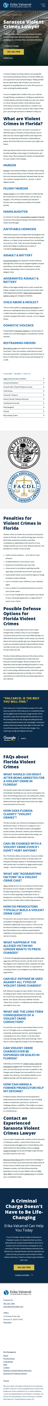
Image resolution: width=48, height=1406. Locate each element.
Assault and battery (11, 260)
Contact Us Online (22, 1275)
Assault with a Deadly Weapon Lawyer (17, 387)
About (5, 1355)
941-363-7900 (13, 52)
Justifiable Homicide (11, 403)
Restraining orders (10, 348)
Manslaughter (8, 407)
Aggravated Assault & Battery (14, 379)
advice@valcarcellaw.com (13, 1306)
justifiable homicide (19, 249)
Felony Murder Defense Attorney (16, 399)
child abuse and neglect (30, 307)
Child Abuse (8, 391)
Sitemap (6, 1380)
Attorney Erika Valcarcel (12, 1160)
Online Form (8, 58)
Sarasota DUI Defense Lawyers (15, 1373)
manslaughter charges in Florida (32, 217)
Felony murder (8, 194)
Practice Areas (9, 1359)
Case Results (8, 1361)
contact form (29, 1174)
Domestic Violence (10, 395)
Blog (5, 1364)
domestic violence (22, 331)
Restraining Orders (10, 415)
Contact (6, 1367)
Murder (6, 170)
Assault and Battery (10, 383)
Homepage (6, 15)
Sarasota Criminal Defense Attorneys (17, 1370)
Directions (7, 1322)
